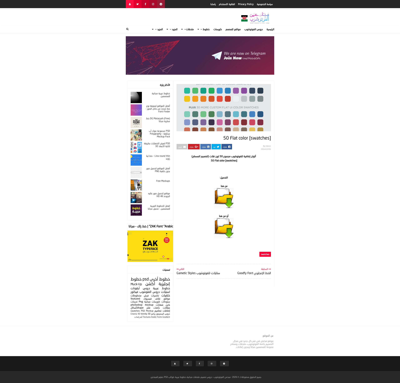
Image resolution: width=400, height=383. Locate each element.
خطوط (164, 279)
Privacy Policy (246, 4)
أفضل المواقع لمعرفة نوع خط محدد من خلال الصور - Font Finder (158, 108)
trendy (144, 313)
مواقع (167, 298)
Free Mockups (163, 180)
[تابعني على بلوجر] (130, 4)
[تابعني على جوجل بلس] (161, 4)
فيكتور (134, 291)
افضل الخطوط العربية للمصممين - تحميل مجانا (159, 207)
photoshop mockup (142, 304)
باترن (168, 304)
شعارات (159, 304)
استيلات (165, 291)
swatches (265, 254)
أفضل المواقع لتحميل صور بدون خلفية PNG (158, 170)
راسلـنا (213, 4)
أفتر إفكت (138, 317)
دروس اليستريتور (163, 313)
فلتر (148, 307)
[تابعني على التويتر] (137, 4)
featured (135, 298)
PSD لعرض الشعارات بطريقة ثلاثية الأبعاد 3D (157, 145)
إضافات (166, 310)
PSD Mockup (147, 310)
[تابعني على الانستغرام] (153, 4)
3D (149, 313)
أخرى (154, 279)
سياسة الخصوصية (265, 4)
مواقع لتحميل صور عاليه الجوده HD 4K (159, 195)
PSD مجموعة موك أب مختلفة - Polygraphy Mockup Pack (159, 133)
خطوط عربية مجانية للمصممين (161, 95)
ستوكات (165, 301)
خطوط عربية (161, 288)
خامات (156, 307)
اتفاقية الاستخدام (227, 4)
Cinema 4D (135, 314)
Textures (147, 317)
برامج (153, 313)
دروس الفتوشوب (149, 291)
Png (141, 301)
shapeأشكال (137, 307)
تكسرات (155, 295)
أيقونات (135, 288)
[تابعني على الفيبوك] (145, 4)
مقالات (166, 307)
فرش (146, 295)
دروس (146, 288)
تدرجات (134, 301)
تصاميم (158, 310)
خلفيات (165, 295)
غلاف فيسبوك (151, 298)
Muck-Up (136, 284)
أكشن (150, 283)
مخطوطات (136, 295)
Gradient (166, 317)
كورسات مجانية (152, 301)
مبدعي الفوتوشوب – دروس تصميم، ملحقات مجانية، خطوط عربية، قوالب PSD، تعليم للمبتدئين (190, 377)
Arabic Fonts (156, 317)
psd (145, 279)
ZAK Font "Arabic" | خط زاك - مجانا (151, 226)
